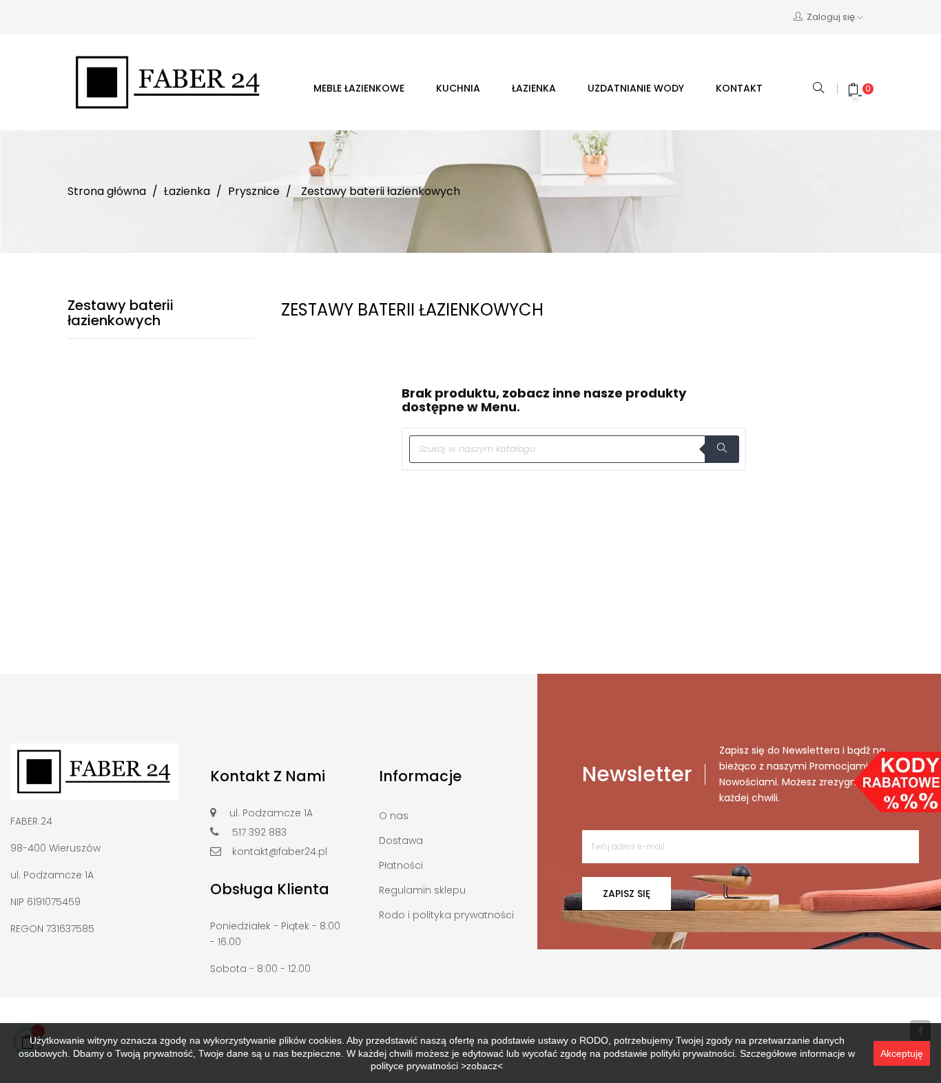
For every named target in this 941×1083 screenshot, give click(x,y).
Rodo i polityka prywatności (446, 915)
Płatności (401, 865)
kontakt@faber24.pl (279, 851)
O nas (394, 816)
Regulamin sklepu (422, 890)
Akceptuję (901, 1053)
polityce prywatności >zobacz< (437, 1065)
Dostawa (401, 840)
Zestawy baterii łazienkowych (121, 313)
